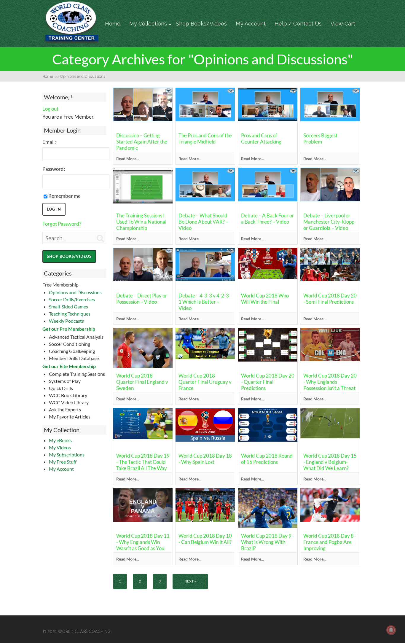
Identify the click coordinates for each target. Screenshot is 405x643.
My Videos (60, 447)
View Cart (343, 23)
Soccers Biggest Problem (320, 138)
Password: (53, 169)
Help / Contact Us (298, 23)
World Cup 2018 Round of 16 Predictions (267, 459)
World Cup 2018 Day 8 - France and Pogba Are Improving (329, 542)
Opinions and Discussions (75, 292)
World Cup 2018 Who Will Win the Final (265, 298)
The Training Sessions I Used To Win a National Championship (141, 221)
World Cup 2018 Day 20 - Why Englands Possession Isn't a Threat (330, 382)
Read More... (127, 158)
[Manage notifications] (391, 630)
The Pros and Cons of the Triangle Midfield (205, 138)
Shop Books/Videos (201, 23)
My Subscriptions (66, 454)
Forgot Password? (61, 224)
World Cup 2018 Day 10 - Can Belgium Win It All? (205, 539)
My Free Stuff (62, 461)
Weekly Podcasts (66, 321)
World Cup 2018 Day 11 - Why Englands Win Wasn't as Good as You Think (143, 545)
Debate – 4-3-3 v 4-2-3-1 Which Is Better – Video (204, 301)
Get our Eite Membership (69, 366)
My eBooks (60, 440)
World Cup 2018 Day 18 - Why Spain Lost (205, 459)
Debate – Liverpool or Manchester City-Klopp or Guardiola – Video (328, 221)
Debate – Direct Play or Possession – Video (141, 298)
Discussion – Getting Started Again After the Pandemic (141, 141)
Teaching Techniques (69, 313)
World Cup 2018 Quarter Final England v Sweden (142, 382)
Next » (190, 581)
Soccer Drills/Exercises (72, 299)
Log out (50, 109)
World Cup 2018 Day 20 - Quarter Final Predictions (267, 382)
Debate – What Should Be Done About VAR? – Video (203, 221)
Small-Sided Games (68, 306)
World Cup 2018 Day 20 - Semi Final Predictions (330, 298)
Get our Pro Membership (68, 329)
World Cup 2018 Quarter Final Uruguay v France (205, 382)
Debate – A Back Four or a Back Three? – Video (267, 218)
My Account (251, 23)
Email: (49, 142)
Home (112, 23)
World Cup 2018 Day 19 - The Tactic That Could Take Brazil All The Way (143, 462)
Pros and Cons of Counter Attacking (261, 138)
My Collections (148, 23)
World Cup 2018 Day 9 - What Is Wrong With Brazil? (267, 542)
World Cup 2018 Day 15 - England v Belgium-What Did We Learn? (330, 462)
